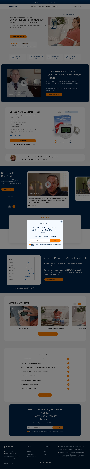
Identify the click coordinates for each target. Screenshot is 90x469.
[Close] (61, 221)
